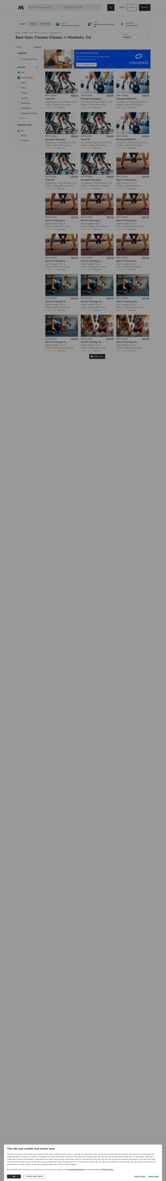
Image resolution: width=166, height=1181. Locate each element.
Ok (14, 1176)
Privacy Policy (107, 1169)
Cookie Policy (153, 1176)
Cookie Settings (34, 1176)
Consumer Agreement (75, 1169)
